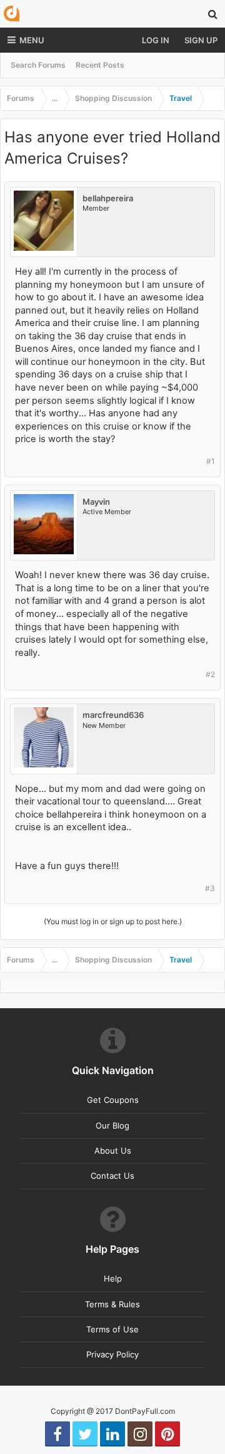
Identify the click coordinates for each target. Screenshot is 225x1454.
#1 (210, 461)
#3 (210, 888)
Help (113, 1278)
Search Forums (38, 65)
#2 (210, 674)
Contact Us (112, 1176)
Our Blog (112, 1125)
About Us (112, 1151)
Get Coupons (113, 1100)
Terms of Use (112, 1329)
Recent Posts (100, 65)
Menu (31, 40)
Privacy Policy (112, 1354)
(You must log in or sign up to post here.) (113, 921)
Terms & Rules (112, 1304)
